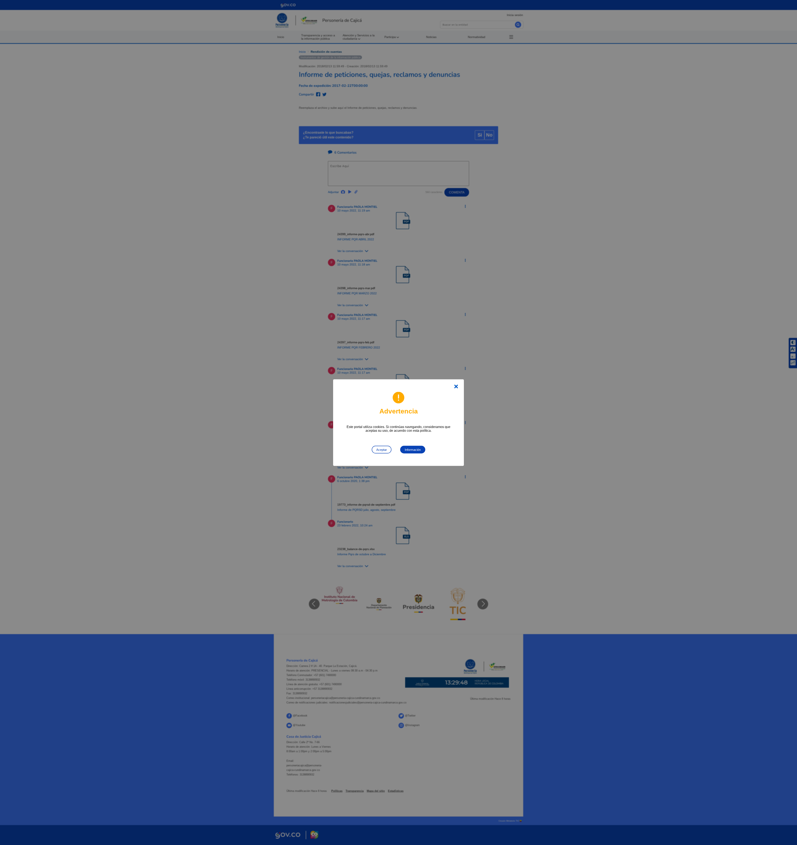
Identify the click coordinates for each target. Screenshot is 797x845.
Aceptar (381, 449)
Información (413, 449)
